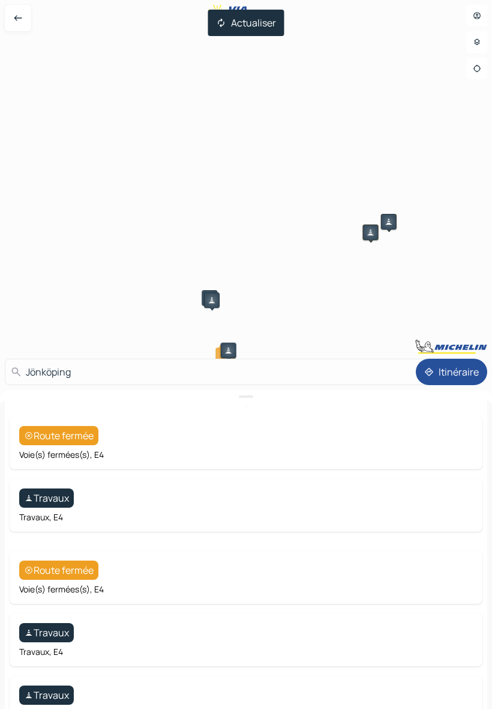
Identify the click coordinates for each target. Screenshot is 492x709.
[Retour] (18, 18)
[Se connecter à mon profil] (477, 15)
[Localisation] (477, 68)
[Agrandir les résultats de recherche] (246, 396)
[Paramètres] (477, 42)
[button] (389, 222)
